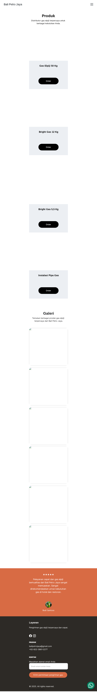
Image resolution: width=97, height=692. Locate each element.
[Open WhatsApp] (91, 685)
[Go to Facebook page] (30, 635)
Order (48, 81)
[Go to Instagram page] (34, 635)
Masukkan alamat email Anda (42, 661)
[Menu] (91, 4)
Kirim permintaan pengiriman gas (48, 675)
